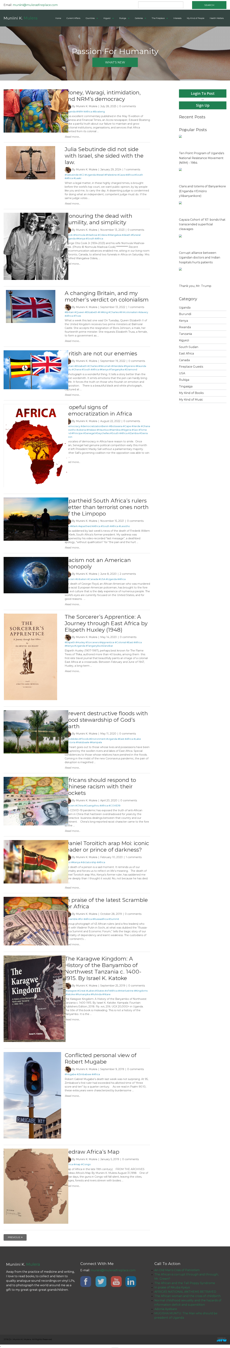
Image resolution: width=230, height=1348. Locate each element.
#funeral (136, 234)
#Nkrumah (104, 366)
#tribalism (81, 579)
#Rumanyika (82, 994)
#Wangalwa (114, 234)
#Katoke (70, 994)
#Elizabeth (91, 312)
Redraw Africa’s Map (92, 1151)
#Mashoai (91, 234)
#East (129, 642)
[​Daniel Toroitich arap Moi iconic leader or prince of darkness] (36, 841)
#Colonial (120, 642)
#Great (81, 990)
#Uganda (70, 111)
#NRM (79, 111)
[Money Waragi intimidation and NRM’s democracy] (36, 91)
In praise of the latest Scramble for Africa (106, 903)
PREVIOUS (14, 1237)
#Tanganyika (116, 369)
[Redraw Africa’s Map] (36, 1150)
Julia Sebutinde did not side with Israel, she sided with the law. (104, 156)
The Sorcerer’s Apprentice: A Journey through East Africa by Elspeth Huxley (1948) (106, 623)
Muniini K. (21, 18)
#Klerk (74, 526)
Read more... (72, 136)
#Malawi (91, 429)
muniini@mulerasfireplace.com (35, 5)
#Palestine (110, 174)
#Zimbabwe (84, 1074)
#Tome (143, 429)
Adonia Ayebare (165, 1309)
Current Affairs (73, 18)
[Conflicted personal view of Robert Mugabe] (32, 1053)
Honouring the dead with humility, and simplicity (98, 219)
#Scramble (71, 919)
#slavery (143, 312)
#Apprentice (106, 642)
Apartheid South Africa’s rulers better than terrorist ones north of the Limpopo (107, 507)
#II (99, 312)
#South (138, 174)
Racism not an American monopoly (98, 563)
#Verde (136, 426)
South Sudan (188, 347)
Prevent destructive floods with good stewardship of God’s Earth (106, 720)
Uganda (184, 307)
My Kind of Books (191, 393)
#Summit (113, 919)
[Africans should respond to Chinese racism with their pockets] (36, 778)
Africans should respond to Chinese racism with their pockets (100, 786)
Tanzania (185, 334)
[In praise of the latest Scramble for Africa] (36, 898)
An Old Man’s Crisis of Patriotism (177, 1270)
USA (182, 373)
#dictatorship (88, 862)
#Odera (102, 234)
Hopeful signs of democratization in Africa (98, 410)
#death (126, 234)
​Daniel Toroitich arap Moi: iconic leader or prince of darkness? (107, 846)
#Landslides (72, 738)
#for (80, 919)
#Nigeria (126, 429)
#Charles (113, 312)
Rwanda (185, 327)
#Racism (70, 579)
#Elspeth (70, 642)
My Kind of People (195, 18)
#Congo (86, 1164)
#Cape (127, 426)
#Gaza (121, 174)
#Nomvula (79, 234)
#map (76, 1164)
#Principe (77, 433)
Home (58, 18)
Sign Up (203, 105)
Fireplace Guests (191, 366)
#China (79, 805)
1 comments (132, 169)
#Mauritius (103, 429)
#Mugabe (70, 1074)
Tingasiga (185, 386)
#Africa (88, 111)
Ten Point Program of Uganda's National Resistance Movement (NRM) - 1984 (201, 157)
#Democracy (72, 426)
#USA (102, 579)
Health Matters (217, 18)
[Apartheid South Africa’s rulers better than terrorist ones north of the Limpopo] (36, 499)
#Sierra (143, 433)
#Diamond (131, 369)
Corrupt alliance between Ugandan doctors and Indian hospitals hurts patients (199, 257)
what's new (115, 62)
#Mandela (117, 366)
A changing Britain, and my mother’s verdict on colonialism (107, 296)
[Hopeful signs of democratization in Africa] (36, 405)
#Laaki (77, 178)
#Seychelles (102, 433)
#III (121, 312)
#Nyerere (129, 366)
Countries (90, 18)
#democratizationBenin (95, 426)
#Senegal (89, 433)
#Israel (100, 174)
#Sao (135, 429)
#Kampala (96, 742)
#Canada (92, 579)
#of (107, 990)
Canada (184, 360)
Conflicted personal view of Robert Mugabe (100, 1058)
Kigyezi (107, 18)
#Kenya (80, 238)
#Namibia (115, 429)
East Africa (186, 353)
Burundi (185, 314)
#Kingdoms (141, 990)
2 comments (128, 573)
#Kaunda (140, 366)
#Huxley (80, 642)
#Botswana (115, 426)
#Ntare (106, 994)
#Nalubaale (82, 742)
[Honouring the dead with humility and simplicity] (36, 214)
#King (104, 312)
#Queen (79, 312)
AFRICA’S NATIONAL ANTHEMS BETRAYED (185, 1291)
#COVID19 (114, 805)
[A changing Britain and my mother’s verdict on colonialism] (30, 291)
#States (99, 990)
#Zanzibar (107, 645)
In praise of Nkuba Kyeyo (172, 1287)
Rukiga (122, 18)
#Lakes (90, 990)
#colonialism (130, 312)
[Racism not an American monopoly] (36, 558)
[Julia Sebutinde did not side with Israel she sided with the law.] (30, 147)
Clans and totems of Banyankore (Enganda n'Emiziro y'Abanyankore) (202, 191)
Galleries (139, 18)
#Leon (68, 436)
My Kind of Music (191, 399)
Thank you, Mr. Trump (195, 286)
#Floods (84, 738)
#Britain (69, 312)
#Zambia (133, 433)
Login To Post (203, 93)
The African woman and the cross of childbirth (187, 1296)
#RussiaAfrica (100, 919)
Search (209, 5)
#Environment (97, 738)
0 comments (127, 106)
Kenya (183, 320)
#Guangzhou (91, 805)
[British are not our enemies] (36, 352)
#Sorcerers (92, 642)
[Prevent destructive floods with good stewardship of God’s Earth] (36, 711)
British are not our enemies (101, 353)
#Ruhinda (96, 994)
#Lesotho (70, 429)
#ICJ (81, 174)
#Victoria (70, 742)
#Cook (69, 234)
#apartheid (84, 526)
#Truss (77, 315)
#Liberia (81, 429)
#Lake (137, 738)
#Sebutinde (72, 174)
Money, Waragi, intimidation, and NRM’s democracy (103, 95)
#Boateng (99, 111)
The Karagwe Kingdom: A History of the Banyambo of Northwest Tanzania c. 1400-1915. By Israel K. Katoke (103, 968)
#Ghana (76, 369)
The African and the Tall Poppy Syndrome (184, 1283)
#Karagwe (71, 990)
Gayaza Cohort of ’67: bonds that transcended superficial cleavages (202, 224)
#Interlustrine (126, 990)
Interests (177, 18)
